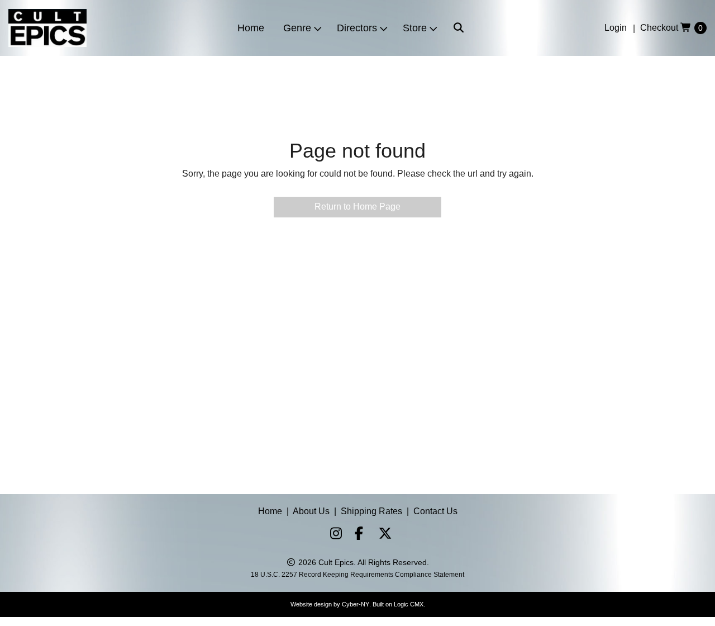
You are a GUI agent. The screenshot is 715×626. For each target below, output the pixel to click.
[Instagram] (331, 535)
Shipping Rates (371, 511)
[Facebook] (356, 535)
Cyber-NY (355, 604)
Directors (357, 28)
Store (415, 28)
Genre (297, 28)
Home (250, 28)
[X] (381, 535)
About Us (311, 511)
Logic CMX (408, 604)
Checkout (659, 27)
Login (615, 27)
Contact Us (435, 511)
